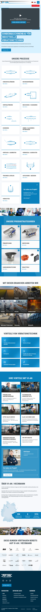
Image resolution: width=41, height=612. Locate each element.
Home (3, 593)
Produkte (4, 597)
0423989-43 (26, 455)
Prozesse (4, 595)
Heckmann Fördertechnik (19, 595)
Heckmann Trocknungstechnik (20, 597)
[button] (38, 2)
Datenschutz (29, 609)
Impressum (23, 609)
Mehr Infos (28, 22)
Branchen (4, 599)
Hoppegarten (33, 599)
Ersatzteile (4, 601)
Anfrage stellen (8, 475)
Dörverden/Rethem (34, 595)
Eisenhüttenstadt (34, 597)
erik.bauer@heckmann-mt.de (28, 453)
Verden (31, 601)
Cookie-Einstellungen (35, 609)
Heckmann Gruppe (17, 593)
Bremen (31, 593)
